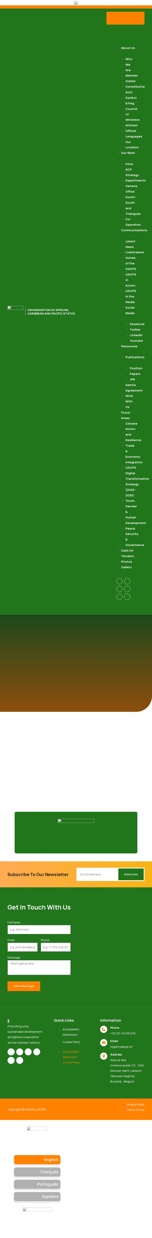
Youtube (136, 341)
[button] (125, 18)
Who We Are (128, 64)
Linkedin (136, 335)
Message (14, 957)
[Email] (103, 1042)
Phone (45, 940)
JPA (132, 379)
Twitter (135, 329)
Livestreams (134, 252)
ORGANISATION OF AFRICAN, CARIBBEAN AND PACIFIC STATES (51, 311)
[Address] (103, 1056)
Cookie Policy (71, 1042)
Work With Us (129, 401)
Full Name (14, 922)
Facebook (137, 324)
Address (116, 1054)
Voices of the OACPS (130, 263)
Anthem (131, 125)
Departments (135, 180)
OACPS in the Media (130, 296)
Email (11, 940)
